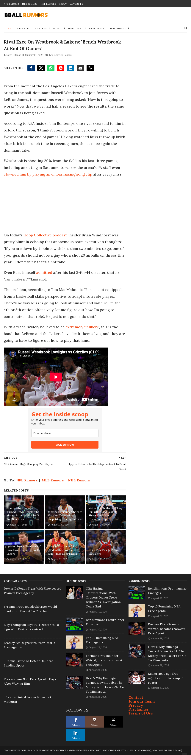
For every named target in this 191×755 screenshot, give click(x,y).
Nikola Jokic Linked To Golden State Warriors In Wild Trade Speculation (63, 550)
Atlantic (23, 28)
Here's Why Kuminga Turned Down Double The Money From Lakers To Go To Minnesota (23, 513)
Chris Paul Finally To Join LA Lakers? (104, 551)
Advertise (76, 4)
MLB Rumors (29, 4)
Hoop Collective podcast (45, 235)
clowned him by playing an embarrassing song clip (48, 174)
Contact (136, 697)
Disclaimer (139, 709)
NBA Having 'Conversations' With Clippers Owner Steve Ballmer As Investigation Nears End (103, 597)
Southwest (97, 28)
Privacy (136, 705)
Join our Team (142, 701)
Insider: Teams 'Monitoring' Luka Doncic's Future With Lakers (24, 550)
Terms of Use (141, 713)
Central (41, 28)
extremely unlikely (81, 327)
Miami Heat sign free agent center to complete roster (166, 678)
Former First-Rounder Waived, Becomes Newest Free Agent (104, 660)
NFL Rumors (11, 4)
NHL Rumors (48, 4)
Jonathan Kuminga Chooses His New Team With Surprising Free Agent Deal (65, 515)
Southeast (75, 28)
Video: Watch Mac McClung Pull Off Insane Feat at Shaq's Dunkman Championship (105, 513)
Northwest (118, 28)
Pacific (57, 28)
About (63, 4)
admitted (44, 272)
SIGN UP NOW (65, 445)
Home (7, 28)
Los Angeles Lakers (60, 55)
